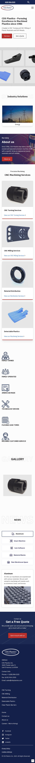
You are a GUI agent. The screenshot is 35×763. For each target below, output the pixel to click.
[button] (32, 7)
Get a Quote (20, 36)
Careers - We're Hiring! (10, 724)
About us (7, 159)
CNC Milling (6, 694)
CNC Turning (6, 690)
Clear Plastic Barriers (9, 705)
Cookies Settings (7, 752)
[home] (7, 7)
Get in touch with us (17, 636)
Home (4, 712)
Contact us (5, 716)
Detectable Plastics (8, 701)
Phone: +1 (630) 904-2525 (10, 674)
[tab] (17, 534)
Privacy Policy (6, 748)
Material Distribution (9, 697)
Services (7, 36)
